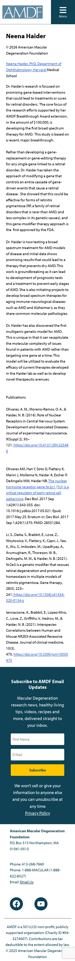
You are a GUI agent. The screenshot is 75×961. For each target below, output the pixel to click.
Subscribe (37, 770)
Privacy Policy (37, 813)
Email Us (26, 881)
